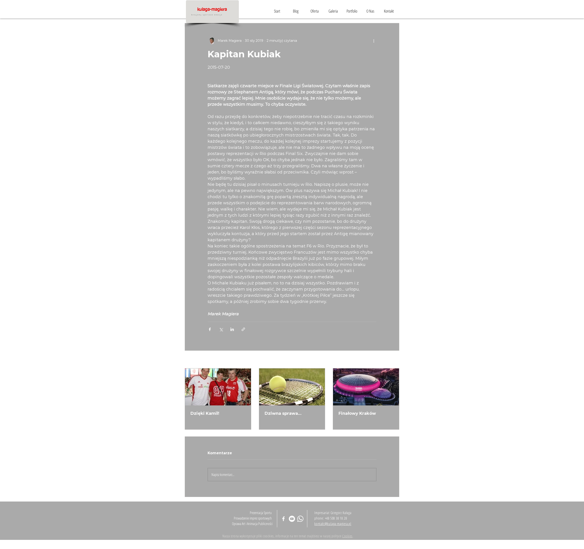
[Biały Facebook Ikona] (283, 519)
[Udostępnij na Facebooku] (210, 329)
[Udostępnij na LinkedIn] (232, 329)
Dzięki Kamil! (204, 413)
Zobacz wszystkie (385, 360)
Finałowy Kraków (357, 413)
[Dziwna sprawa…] (292, 386)
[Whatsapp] (300, 519)
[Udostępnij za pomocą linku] (243, 329)
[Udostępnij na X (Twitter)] (221, 329)
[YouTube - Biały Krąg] (292, 519)
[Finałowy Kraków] (366, 386)
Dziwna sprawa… (283, 413)
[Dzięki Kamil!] (218, 386)
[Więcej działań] (373, 40)
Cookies (347, 535)
